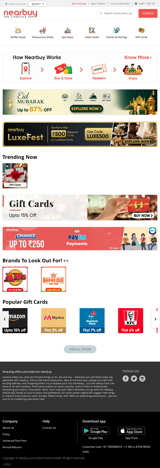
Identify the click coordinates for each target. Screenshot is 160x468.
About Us (8, 428)
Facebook (125, 378)
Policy (6, 434)
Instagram (142, 378)
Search (148, 13)
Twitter (134, 378)
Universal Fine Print (14, 440)
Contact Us (49, 428)
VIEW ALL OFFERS (80, 349)
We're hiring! (79, 3)
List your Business (120, 3)
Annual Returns (12, 447)
